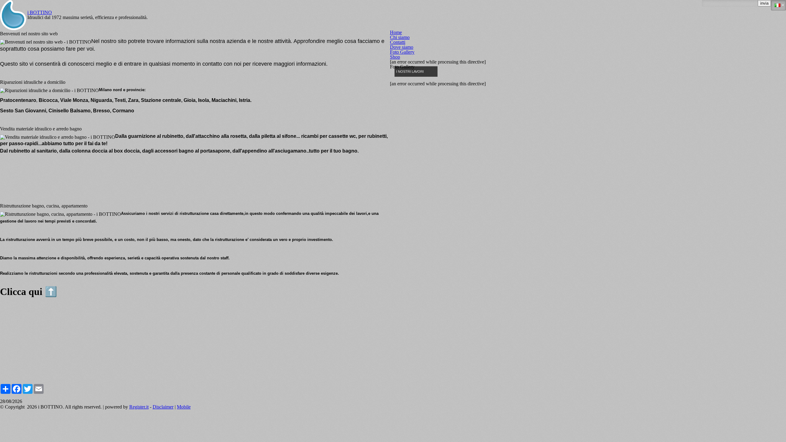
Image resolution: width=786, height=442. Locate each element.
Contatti (397, 42)
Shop (395, 57)
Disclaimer (163, 406)
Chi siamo (400, 37)
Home (396, 32)
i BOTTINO (39, 12)
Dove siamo (401, 47)
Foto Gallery (402, 52)
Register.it (139, 406)
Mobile (184, 406)
